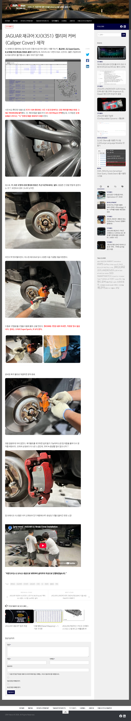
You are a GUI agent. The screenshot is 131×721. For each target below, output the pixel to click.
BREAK (13, 584)
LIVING (64, 21)
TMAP (99, 279)
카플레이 (113, 288)
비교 (111, 282)
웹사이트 (9, 666)
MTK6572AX (100, 273)
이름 (9, 659)
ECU (98, 267)
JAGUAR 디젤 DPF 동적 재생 (16, 626)
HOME (7, 21)
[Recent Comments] (115, 187)
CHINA (111, 264)
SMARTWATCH (104, 276)
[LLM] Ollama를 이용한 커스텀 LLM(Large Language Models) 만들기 (111, 143)
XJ (42, 584)
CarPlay (106, 264)
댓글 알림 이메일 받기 (13, 681)
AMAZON (103, 261)
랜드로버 (101, 282)
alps (98, 261)
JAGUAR (32, 584)
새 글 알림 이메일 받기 (13, 687)
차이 (109, 288)
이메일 (52, 659)
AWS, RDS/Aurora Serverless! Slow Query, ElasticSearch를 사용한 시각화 (111, 173)
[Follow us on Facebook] (121, 26)
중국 (106, 288)
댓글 (9, 645)
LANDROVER (107, 270)
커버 (57, 584)
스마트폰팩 (102, 285)
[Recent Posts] (100, 187)
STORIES (55, 21)
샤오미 (114, 282)
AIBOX (72, 21)
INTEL (111, 267)
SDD (111, 273)
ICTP (102, 267)
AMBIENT (110, 261)
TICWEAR (121, 276)
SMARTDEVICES (42, 21)
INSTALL (107, 267)
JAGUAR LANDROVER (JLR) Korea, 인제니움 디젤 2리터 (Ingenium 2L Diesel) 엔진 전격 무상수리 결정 (111, 91)
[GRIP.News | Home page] (15, 7)
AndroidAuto (117, 261)
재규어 (46, 584)
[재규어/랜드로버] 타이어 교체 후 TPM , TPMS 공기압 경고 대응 (116, 247)
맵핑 (107, 282)
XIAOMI (117, 279)
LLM (115, 271)
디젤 (123, 279)
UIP (108, 279)
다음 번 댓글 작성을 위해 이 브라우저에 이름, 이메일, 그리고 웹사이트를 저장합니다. (34, 674)
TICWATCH (115, 276)
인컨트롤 (121, 285)
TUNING (104, 279)
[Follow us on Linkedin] (124, 26)
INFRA (15, 21)
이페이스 (116, 285)
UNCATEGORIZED (85, 21)
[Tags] (122, 187)
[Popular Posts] (108, 187)
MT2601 (120, 270)
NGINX (107, 273)
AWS (100, 264)
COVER (26, 584)
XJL (120, 279)
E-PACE (120, 264)
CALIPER (19, 584)
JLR (99, 270)
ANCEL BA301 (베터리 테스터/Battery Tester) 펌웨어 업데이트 (116, 221)
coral (115, 264)
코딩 (117, 288)
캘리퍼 (52, 584)
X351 (38, 584)
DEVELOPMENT (27, 21)
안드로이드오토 (109, 285)
